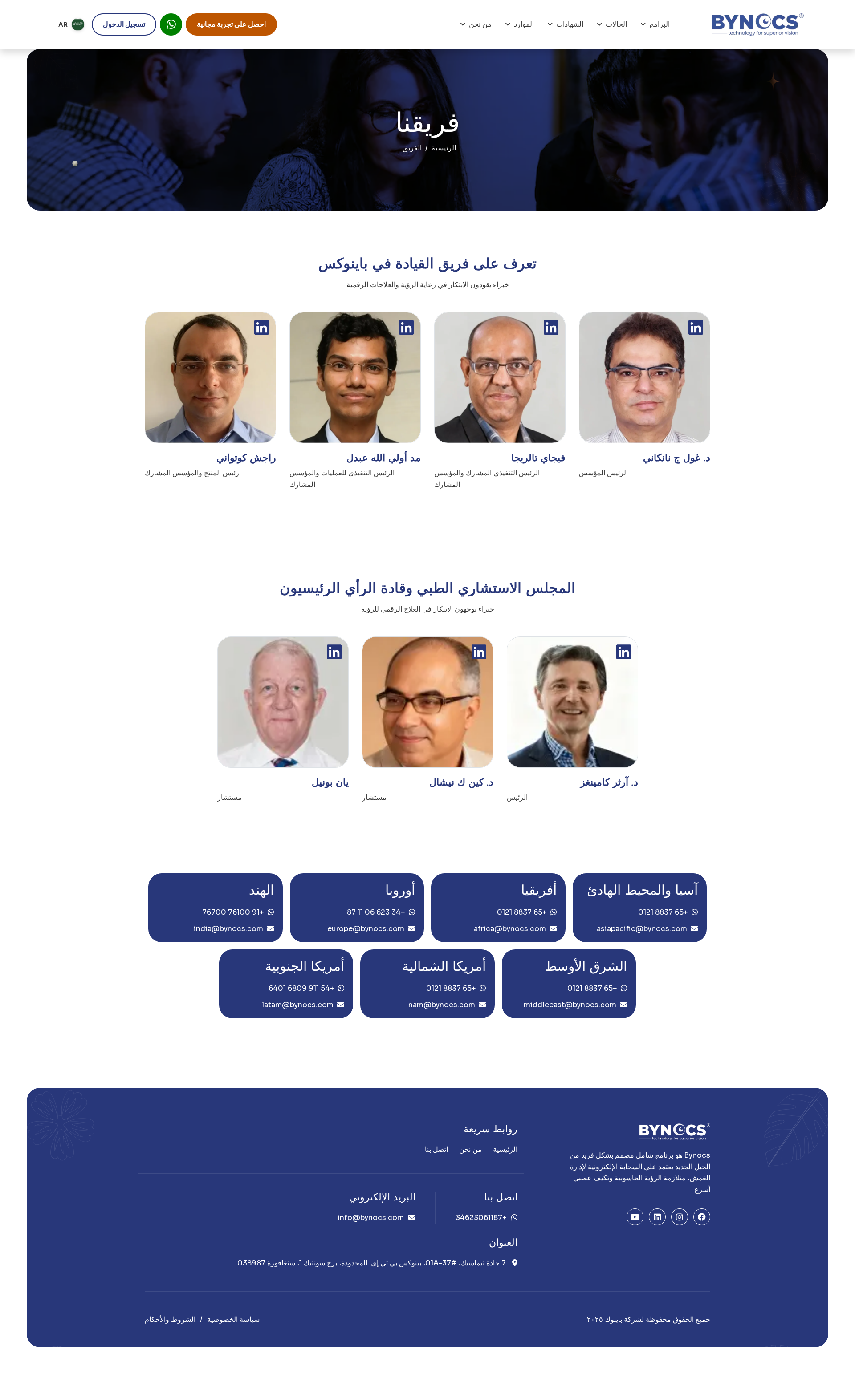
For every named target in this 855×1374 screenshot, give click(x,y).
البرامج (659, 24)
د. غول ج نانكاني (676, 458)
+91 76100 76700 (233, 912)
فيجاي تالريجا (538, 458)
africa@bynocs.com (510, 928)
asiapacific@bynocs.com (642, 928)
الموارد (524, 24)
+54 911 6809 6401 (301, 988)
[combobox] (71, 24)
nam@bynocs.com (441, 1004)
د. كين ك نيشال (461, 782)
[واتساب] (171, 24)
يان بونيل (330, 782)
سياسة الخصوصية (233, 1319)
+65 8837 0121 (663, 912)
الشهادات (569, 24)
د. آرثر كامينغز (609, 782)
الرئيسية (444, 148)
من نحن (480, 24)
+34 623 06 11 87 (376, 912)
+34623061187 (481, 1217)
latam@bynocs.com (298, 1004)
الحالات (616, 24)
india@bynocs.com (228, 928)
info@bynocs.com (371, 1217)
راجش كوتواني (246, 458)
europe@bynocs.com (365, 928)
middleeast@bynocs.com (570, 1004)
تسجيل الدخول (124, 24)
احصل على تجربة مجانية (231, 24)
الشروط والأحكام (170, 1319)
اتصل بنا (436, 1149)
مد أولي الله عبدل (383, 458)
